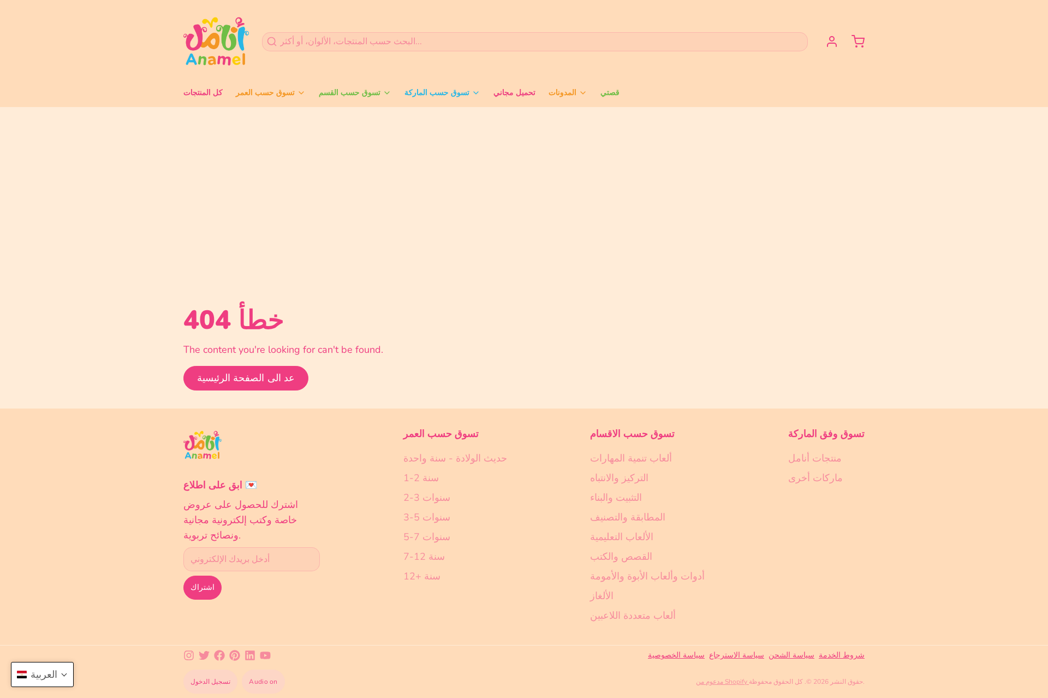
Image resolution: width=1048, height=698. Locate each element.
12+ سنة (421, 576)
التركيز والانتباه (619, 477)
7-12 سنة (424, 556)
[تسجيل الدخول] (827, 41)
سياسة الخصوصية (676, 655)
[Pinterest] (234, 655)
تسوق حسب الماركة (436, 92)
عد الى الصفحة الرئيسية (246, 378)
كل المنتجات (203, 92)
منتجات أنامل (815, 458)
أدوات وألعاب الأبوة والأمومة (647, 576)
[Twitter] (204, 655)
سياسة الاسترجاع (736, 655)
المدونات (562, 92)
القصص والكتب (621, 556)
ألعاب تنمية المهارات (631, 458)
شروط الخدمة (842, 655)
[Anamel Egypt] (216, 41)
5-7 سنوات (426, 536)
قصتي (610, 92)
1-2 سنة (421, 477)
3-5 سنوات (426, 517)
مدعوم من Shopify (722, 681)
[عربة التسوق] (854, 41)
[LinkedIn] (250, 655)
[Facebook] (219, 655)
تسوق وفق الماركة (826, 433)
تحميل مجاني (514, 92)
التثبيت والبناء (616, 497)
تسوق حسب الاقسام (632, 433)
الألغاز (602, 595)
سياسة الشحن (791, 655)
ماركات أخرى (815, 477)
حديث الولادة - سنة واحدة (455, 458)
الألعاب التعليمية (621, 536)
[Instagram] (188, 655)
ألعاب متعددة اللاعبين (633, 615)
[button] (42, 674)
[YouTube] (265, 655)
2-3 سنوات (426, 497)
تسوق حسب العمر (265, 92)
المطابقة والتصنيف (627, 517)
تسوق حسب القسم (349, 92)
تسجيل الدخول (210, 681)
